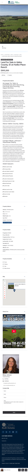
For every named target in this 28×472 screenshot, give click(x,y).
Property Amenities (7, 258)
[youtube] (13, 418)
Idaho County (5, 126)
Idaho (12, 54)
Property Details (6, 229)
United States (7, 54)
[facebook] (3, 418)
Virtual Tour (5, 311)
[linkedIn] (6, 418)
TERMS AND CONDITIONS (14, 450)
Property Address (7, 206)
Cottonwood (16, 54)
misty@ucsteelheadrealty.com (21, 363)
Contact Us (4, 427)
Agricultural (3, 59)
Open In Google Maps (7, 222)
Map (4, 276)
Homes (2, 54)
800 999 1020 (4, 425)
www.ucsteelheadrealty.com (20, 365)
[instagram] (16, 418)
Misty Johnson (7, 469)
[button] (16, 292)
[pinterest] (9, 418)
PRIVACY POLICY (5, 450)
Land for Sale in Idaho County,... (21, 284)
